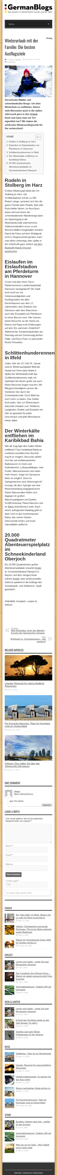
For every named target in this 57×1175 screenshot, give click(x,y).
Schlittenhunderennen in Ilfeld (24, 152)
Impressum (27, 1173)
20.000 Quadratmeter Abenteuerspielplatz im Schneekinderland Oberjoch (23, 167)
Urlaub (33, 114)
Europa (11, 59)
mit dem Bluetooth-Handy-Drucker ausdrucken (23, 248)
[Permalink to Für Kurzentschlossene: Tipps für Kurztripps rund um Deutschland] (28, 720)
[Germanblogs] (28, 10)
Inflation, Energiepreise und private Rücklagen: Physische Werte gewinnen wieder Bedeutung (34, 929)
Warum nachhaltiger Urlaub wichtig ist (33, 1088)
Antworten (47, 805)
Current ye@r (12, 881)
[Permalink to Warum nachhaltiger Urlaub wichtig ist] (9, 1096)
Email (8, 855)
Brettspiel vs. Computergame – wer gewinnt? (28, 639)
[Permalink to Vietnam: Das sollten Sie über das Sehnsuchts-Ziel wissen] (28, 760)
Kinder (38, 568)
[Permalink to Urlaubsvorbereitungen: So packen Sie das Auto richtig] (9, 1084)
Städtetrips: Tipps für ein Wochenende (33, 1053)
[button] (36, 137)
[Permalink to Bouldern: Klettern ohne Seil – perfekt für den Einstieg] (9, 1129)
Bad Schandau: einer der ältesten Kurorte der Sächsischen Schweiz (28, 630)
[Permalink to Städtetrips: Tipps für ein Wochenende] (9, 1061)
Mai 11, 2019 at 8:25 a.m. (23, 794)
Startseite (18, 1173)
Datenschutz (38, 1173)
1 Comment (11, 62)
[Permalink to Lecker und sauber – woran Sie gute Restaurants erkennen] (9, 969)
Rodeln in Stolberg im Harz (22, 141)
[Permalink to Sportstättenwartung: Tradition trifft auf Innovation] (9, 994)
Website (9, 864)
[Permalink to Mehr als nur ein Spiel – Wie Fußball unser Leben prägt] (9, 1152)
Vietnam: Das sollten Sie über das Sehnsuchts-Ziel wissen (22, 765)
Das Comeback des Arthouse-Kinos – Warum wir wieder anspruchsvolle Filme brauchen (34, 976)
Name (8, 846)
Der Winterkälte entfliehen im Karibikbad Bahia (23, 158)
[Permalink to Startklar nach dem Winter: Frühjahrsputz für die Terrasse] (9, 1039)
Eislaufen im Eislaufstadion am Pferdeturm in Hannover (24, 147)
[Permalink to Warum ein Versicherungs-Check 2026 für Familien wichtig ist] (9, 947)
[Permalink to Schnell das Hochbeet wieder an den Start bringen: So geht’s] (9, 1027)
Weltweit (18, 59)
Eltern (11, 506)
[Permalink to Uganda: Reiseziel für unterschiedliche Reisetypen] (28, 680)
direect (17, 791)
